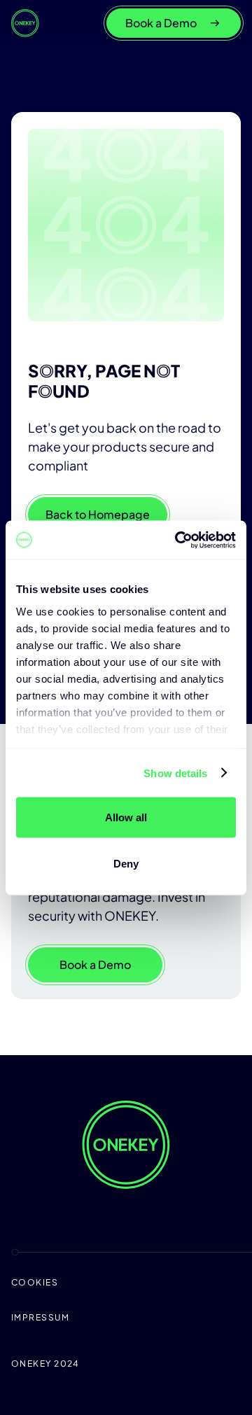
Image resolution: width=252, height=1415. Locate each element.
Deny (126, 863)
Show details (175, 773)
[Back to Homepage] (25, 23)
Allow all (126, 817)
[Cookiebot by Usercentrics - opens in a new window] (178, 540)
